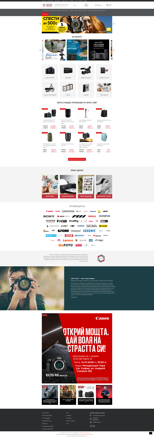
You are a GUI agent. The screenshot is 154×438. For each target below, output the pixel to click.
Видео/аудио (58, 10)
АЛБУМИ (86, 95)
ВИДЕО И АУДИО (86, 77)
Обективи (52, 10)
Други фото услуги (65, 0)
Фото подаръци (57, 0)
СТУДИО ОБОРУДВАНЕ (50, 95)
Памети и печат (65, 10)
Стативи (84, 10)
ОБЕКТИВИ (68, 77)
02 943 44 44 (95, 417)
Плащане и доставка (48, 428)
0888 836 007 (95, 419)
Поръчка (110, 5)
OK (150, 433)
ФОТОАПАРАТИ (50, 77)
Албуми (79, 10)
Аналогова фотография (96, 10)
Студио (71, 10)
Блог (76, 0)
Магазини (80, 0)
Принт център (45, 14)
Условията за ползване (84, 432)
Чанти (88, 10)
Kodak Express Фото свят (99, 415)
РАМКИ (68, 95)
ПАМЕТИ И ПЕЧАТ (104, 77)
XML (68, 423)
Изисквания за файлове (48, 426)
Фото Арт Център (50, 0)
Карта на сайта (71, 420)
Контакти (85, 0)
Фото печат (44, 0)
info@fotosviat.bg (97, 422)
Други (104, 10)
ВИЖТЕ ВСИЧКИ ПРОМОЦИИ (77, 159)
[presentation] (40, 24)
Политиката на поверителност (86, 434)
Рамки (75, 10)
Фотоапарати (45, 10)
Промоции (72, 0)
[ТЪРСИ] (86, 5)
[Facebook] (91, 426)
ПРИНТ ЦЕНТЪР (104, 95)
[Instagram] (94, 426)
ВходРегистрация (99, 5)
